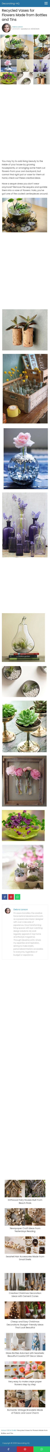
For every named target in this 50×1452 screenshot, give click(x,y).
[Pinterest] (11, 897)
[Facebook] (4, 897)
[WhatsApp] (17, 897)
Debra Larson (17, 27)
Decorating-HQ (10, 3)
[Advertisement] (19, 122)
